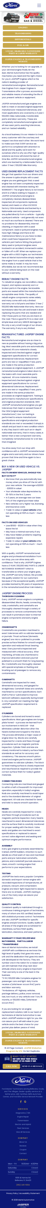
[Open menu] (39, 5)
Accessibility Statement (29, 1193)
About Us (23, 1142)
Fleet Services (23, 1128)
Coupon (23, 1149)
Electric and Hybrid (23, 1124)
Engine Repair (23, 1116)
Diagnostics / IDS (23, 1113)
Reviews (23, 1146)
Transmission (23, 1120)
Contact (23, 1153)
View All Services (23, 1132)
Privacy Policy (12, 1193)
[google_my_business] (25, 1102)
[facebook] (21, 1102)
